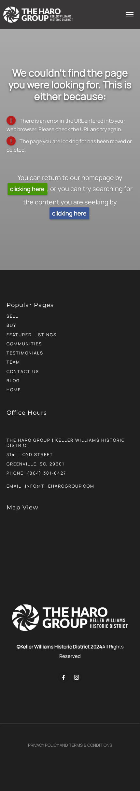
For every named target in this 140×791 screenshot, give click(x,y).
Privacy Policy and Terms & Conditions (70, 745)
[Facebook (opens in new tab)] (63, 677)
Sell (13, 316)
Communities (24, 343)
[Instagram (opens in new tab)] (76, 677)
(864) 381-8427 (46, 473)
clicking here (27, 189)
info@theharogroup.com (59, 486)
